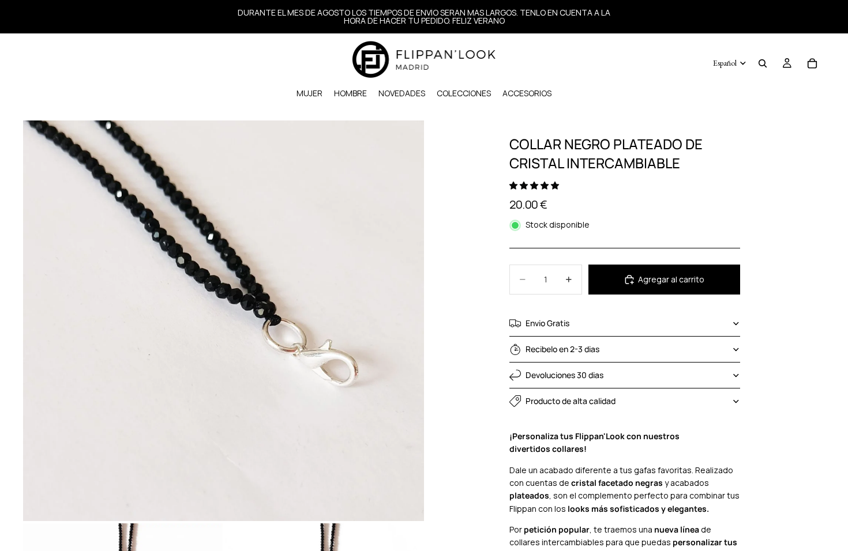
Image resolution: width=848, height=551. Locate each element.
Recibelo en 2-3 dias (562, 349)
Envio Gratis (547, 323)
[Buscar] (762, 63)
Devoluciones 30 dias (564, 374)
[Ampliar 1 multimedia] (223, 320)
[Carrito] (812, 63)
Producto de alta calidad (571, 400)
